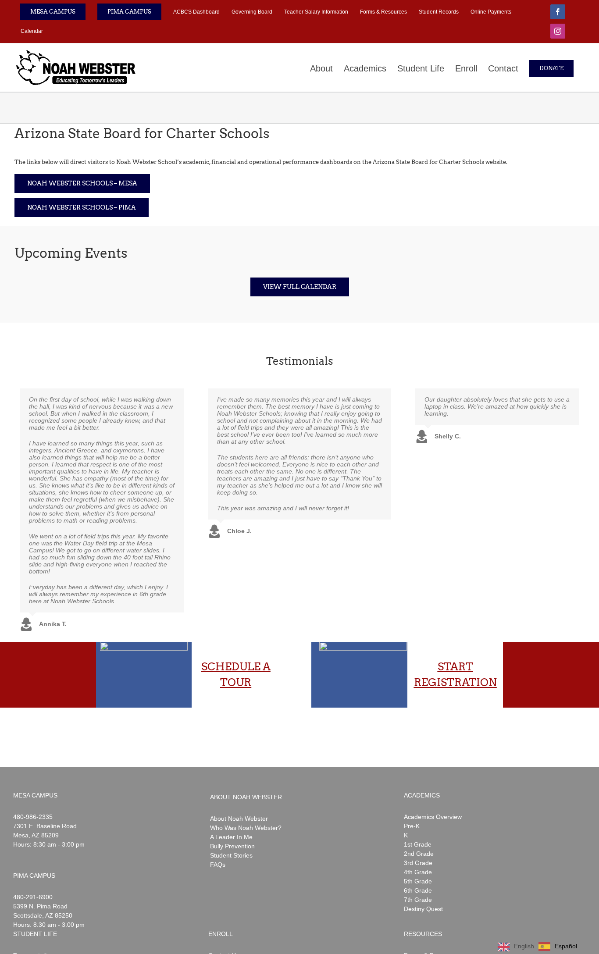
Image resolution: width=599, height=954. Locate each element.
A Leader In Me (231, 836)
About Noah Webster (239, 818)
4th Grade (418, 872)
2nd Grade (419, 853)
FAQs (217, 864)
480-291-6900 (33, 897)
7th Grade (418, 899)
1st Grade (417, 844)
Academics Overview (433, 816)
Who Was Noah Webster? (246, 827)
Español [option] (566, 946)
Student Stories (231, 855)
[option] (557, 946)
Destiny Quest (423, 908)
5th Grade (418, 881)
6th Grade (418, 890)
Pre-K (412, 825)
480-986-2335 (33, 816)
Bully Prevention (232, 846)
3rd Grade (418, 862)
